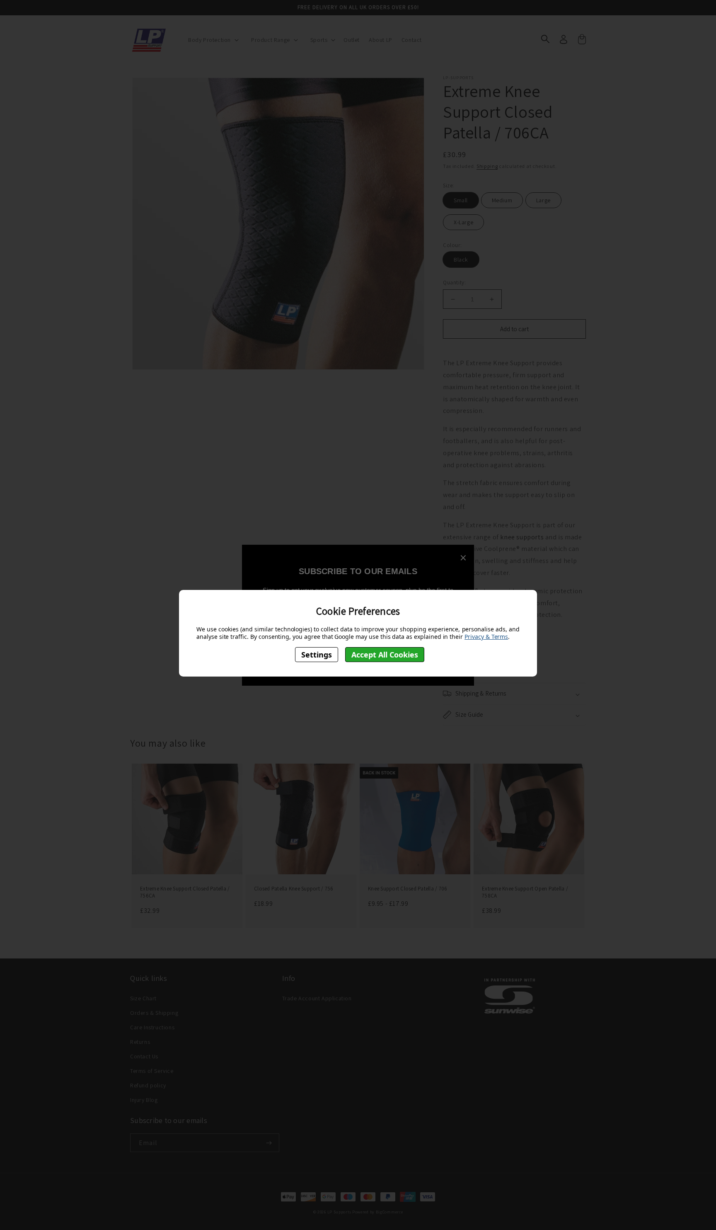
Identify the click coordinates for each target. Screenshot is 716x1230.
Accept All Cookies (384, 654)
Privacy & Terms (486, 636)
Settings (316, 654)
